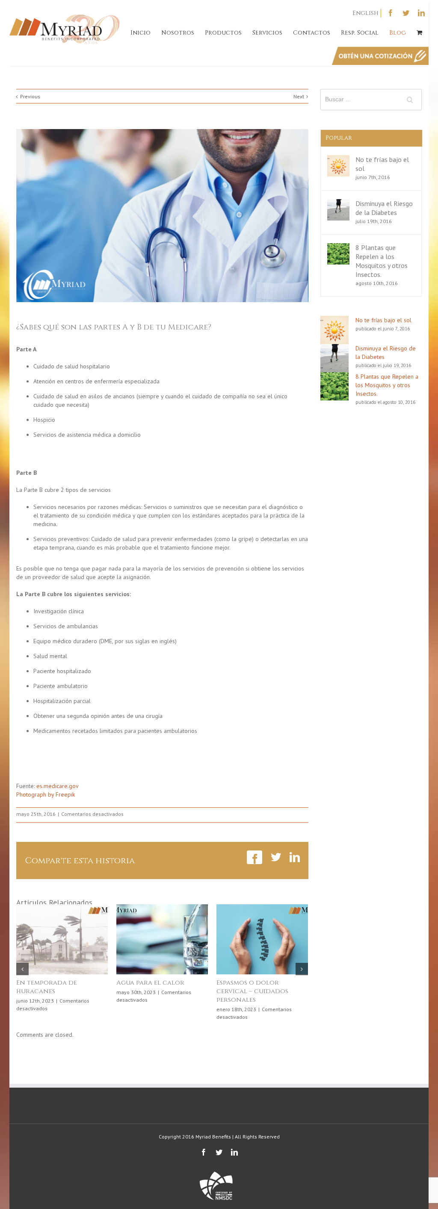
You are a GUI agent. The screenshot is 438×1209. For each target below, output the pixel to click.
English (365, 13)
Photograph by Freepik (45, 794)
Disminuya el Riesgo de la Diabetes (384, 208)
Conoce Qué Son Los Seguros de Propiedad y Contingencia (157, 991)
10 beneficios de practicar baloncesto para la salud (56, 991)
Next (298, 96)
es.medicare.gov (57, 786)
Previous (30, 96)
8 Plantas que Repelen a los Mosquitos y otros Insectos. (381, 261)
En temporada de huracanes (246, 987)
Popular (339, 138)
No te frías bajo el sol (383, 320)
